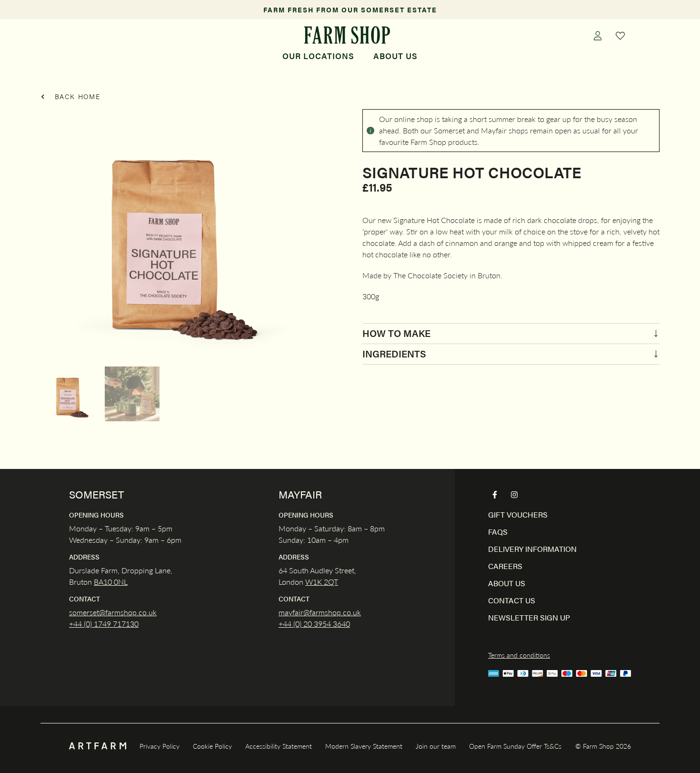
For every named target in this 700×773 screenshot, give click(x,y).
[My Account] (597, 35)
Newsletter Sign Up (529, 617)
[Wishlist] (620, 35)
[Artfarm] (97, 746)
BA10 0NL (111, 581)
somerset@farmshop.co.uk (113, 612)
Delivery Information (532, 548)
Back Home (76, 96)
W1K (313, 581)
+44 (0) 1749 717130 (104, 623)
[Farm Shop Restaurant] (347, 35)
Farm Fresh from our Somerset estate (350, 9)
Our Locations (318, 55)
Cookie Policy (212, 746)
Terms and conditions (519, 655)
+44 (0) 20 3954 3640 (314, 623)
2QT (330, 581)
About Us (395, 55)
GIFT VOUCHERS (518, 514)
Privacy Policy (160, 746)
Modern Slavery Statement (363, 746)
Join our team (436, 746)
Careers (505, 565)
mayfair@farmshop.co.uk (320, 612)
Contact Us (511, 600)
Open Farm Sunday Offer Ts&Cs (515, 746)
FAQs (498, 531)
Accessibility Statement (278, 746)
